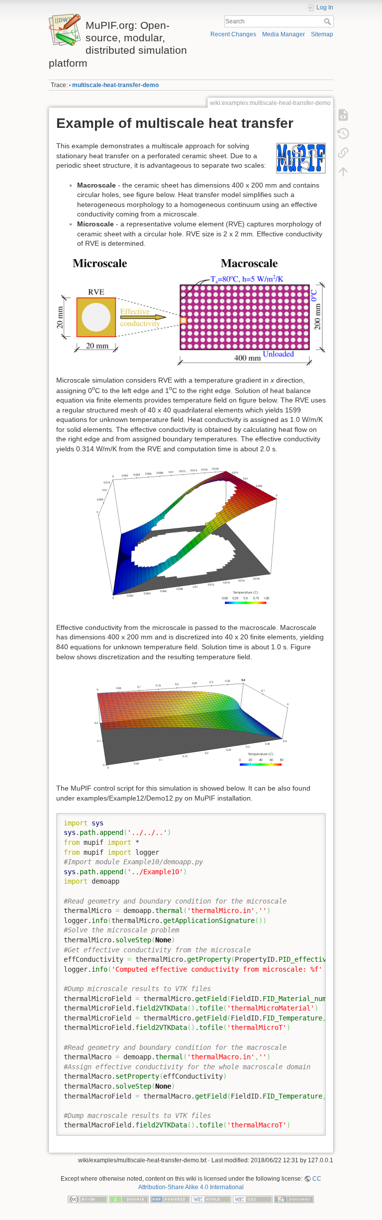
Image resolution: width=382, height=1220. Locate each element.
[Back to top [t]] (343, 171)
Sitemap (322, 34)
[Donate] (129, 1198)
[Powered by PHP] (170, 1198)
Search (328, 21)
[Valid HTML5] (211, 1198)
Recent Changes (233, 34)
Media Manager (283, 34)
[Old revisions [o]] (343, 133)
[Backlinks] (343, 152)
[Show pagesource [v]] (343, 114)
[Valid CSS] (253, 1198)
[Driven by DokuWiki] (294, 1198)
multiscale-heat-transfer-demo (115, 85)
